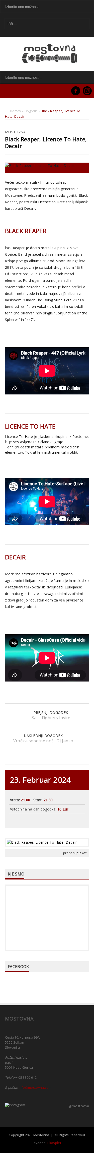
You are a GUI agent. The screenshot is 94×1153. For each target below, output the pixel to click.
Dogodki (31, 111)
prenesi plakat (74, 853)
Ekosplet (54, 1142)
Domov (15, 111)
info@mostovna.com (35, 1087)
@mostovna (78, 1106)
